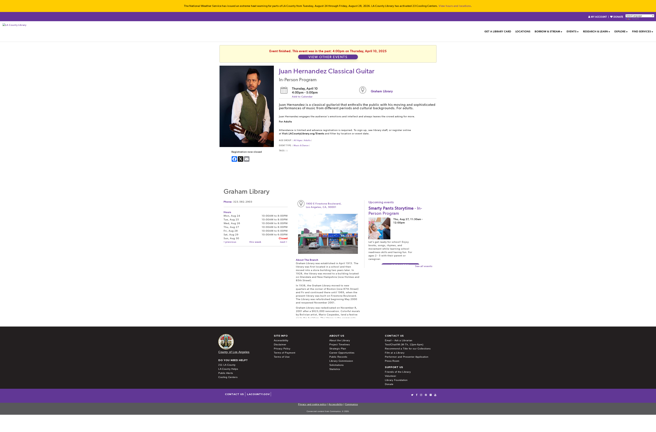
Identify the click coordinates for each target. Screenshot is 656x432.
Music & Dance (301, 145)
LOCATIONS (522, 31)
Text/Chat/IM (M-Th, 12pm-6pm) (404, 344)
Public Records (338, 356)
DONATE (618, 16)
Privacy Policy (282, 348)
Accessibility (281, 340)
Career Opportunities (341, 352)
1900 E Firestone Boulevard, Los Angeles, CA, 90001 (324, 205)
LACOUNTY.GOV (258, 394)
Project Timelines (339, 344)
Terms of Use (282, 356)
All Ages (298, 140)
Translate (635, 19)
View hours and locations (455, 6)
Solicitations (336, 365)
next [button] (283, 241)
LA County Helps (228, 369)
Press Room (392, 361)
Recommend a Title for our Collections (408, 348)
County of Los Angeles (234, 352)
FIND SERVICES (641, 31)
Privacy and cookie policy (312, 404)
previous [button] (230, 241)
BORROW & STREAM (547, 31)
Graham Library (382, 91)
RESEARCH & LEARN (595, 31)
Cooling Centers (228, 377)
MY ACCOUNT (598, 16)
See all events (423, 266)
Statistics (334, 369)
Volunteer (390, 376)
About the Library (339, 340)
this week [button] (255, 241)
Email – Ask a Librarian (398, 340)
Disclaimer (280, 344)
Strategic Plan (337, 348)
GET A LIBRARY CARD (497, 31)
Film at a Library (395, 352)
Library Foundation (396, 380)
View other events (328, 57)
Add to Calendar (302, 96)
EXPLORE (620, 31)
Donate (389, 384)
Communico (351, 404)
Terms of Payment (284, 352)
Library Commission (341, 361)
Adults (307, 140)
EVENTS (572, 31)
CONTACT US (234, 394)
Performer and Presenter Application (406, 356)
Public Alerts (225, 373)
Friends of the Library (398, 371)
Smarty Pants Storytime (395, 210)
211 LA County (227, 364)
